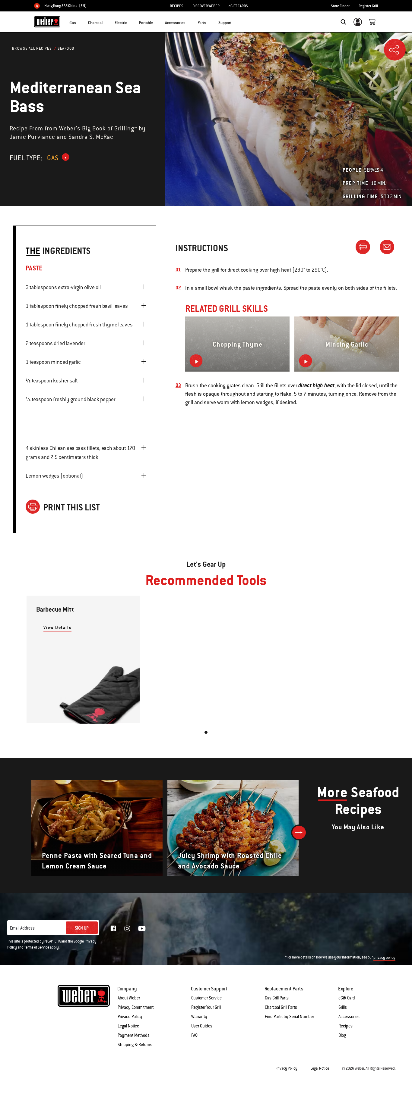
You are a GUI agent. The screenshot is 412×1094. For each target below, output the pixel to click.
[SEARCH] (343, 22)
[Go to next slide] (299, 832)
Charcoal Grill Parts (281, 1007)
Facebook (113, 928)
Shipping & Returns (135, 1044)
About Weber (129, 998)
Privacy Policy (130, 1016)
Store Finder (340, 6)
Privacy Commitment (136, 1007)
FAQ (194, 1035)
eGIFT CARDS (238, 6)
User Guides (201, 1026)
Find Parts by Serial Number (289, 1016)
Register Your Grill (206, 1007)
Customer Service (206, 998)
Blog (342, 1035)
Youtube (142, 928)
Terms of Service (36, 947)
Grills (342, 1007)
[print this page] (365, 246)
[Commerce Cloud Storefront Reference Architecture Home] (47, 21)
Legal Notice (128, 1026)
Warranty (199, 1016)
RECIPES (176, 6)
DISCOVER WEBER (206, 6)
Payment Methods (134, 1035)
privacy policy (384, 957)
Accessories (349, 1016)
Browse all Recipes (32, 48)
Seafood (66, 48)
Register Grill (368, 6)
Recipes (345, 1026)
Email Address (22, 928)
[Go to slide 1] (206, 732)
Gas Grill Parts (277, 998)
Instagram (127, 928)
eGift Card (346, 998)
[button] (79, 21)
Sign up (82, 928)
